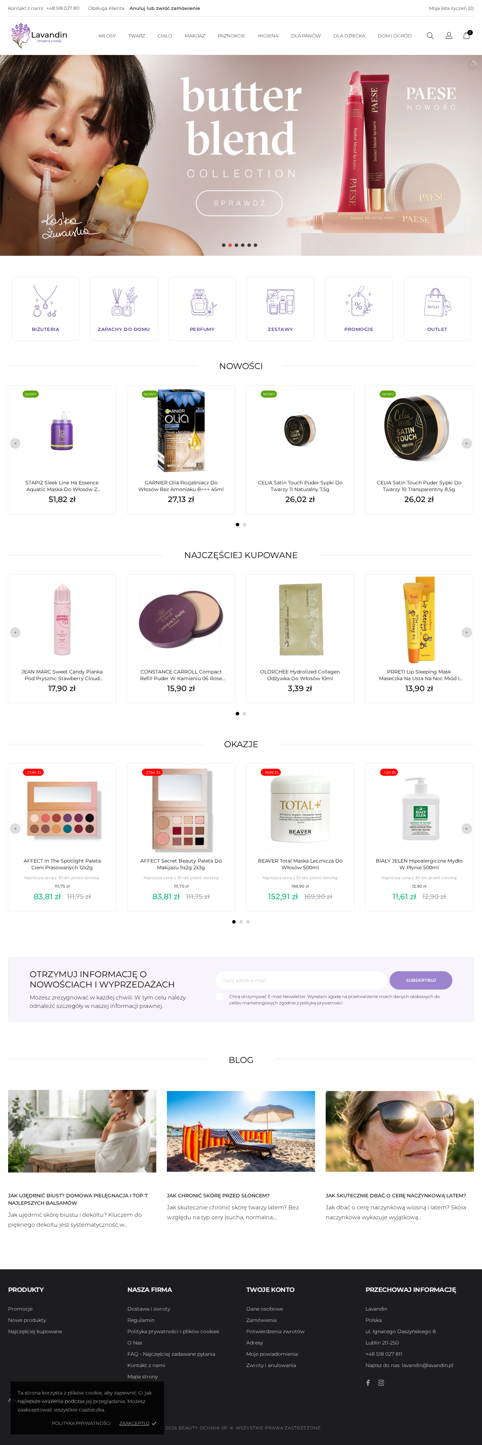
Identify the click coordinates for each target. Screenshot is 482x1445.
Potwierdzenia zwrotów (275, 1331)
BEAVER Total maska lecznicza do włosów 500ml (300, 864)
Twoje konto (270, 1290)
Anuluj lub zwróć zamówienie (164, 8)
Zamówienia (261, 1320)
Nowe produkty (27, 1320)
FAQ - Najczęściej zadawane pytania (171, 1354)
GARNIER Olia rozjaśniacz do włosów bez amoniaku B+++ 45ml (181, 485)
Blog (241, 1060)
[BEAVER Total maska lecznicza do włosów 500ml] (338, 781)
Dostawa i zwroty (148, 1309)
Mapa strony (142, 1376)
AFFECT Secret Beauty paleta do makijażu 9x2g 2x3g (181, 864)
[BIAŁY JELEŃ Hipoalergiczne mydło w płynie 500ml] (457, 781)
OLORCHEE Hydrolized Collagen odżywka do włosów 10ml (300, 675)
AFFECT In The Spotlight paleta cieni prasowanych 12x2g (62, 864)
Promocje (20, 1309)
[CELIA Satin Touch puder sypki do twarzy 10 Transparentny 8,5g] (456, 403)
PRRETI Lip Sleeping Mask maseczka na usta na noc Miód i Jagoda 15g (419, 675)
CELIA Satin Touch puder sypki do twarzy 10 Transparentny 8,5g (419, 485)
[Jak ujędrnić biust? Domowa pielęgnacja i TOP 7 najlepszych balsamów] (82, 1130)
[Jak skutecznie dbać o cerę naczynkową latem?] (400, 1130)
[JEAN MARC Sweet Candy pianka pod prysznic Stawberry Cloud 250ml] (99, 592)
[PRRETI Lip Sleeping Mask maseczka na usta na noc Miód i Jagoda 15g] (456, 592)
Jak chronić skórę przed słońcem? (218, 1195)
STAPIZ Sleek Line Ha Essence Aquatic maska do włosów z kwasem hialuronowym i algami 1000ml (62, 486)
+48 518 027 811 (63, 8)
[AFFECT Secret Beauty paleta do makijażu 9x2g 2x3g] (219, 781)
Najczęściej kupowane (241, 555)
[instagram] (381, 1383)
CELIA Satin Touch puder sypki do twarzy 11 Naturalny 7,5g (300, 485)
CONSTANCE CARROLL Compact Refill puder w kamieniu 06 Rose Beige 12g (181, 675)
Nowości (241, 366)
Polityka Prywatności (81, 1423)
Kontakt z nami (146, 1365)
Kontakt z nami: (26, 8)
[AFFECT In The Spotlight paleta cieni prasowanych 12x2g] (100, 781)
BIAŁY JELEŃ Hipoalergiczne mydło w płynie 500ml (419, 864)
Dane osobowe (264, 1309)
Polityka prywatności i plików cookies (173, 1331)
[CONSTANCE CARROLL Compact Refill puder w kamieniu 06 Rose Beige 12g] (219, 592)
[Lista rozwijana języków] (449, 36)
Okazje (241, 744)
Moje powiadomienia (272, 1354)
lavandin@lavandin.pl (409, 1365)
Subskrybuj (421, 980)
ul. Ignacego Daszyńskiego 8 (401, 1331)
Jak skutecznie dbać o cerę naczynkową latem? (396, 1195)
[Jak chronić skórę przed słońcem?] (241, 1130)
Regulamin (141, 1320)
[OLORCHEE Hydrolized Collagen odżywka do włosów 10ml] (338, 592)
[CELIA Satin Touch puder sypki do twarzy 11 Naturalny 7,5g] (338, 403)
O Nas (134, 1343)
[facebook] (368, 1383)
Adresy (254, 1343)
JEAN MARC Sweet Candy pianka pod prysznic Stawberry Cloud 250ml (62, 675)
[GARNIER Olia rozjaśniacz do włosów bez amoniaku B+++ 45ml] (219, 403)
